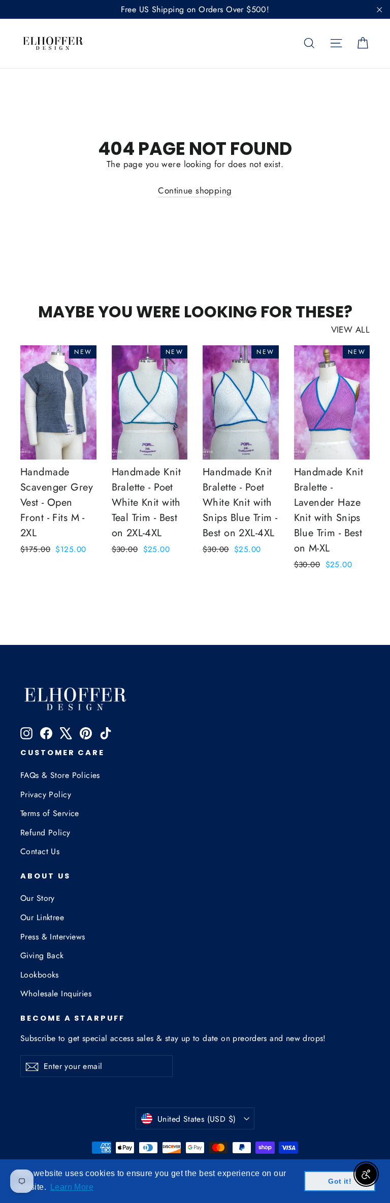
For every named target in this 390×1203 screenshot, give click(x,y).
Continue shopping (195, 190)
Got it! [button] (339, 1181)
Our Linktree (42, 917)
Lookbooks (39, 975)
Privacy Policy (45, 794)
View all (350, 329)
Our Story (37, 898)
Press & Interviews (52, 936)
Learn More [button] (71, 1187)
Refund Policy (45, 832)
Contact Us (39, 851)
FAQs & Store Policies (60, 775)
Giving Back (42, 955)
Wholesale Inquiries (55, 993)
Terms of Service (49, 813)
